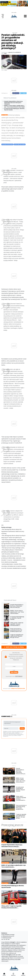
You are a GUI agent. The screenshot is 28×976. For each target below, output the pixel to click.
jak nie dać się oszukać (19, 144)
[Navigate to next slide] (25, 3)
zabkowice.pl (12, 953)
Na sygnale (4, 114)
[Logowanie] (23, 974)
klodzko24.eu (4, 953)
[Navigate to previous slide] (2, 3)
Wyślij (22, 728)
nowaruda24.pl (17, 951)
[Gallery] (14, 4)
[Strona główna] (4, 974)
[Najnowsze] (13, 974)
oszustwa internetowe (7, 144)
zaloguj (14, 672)
